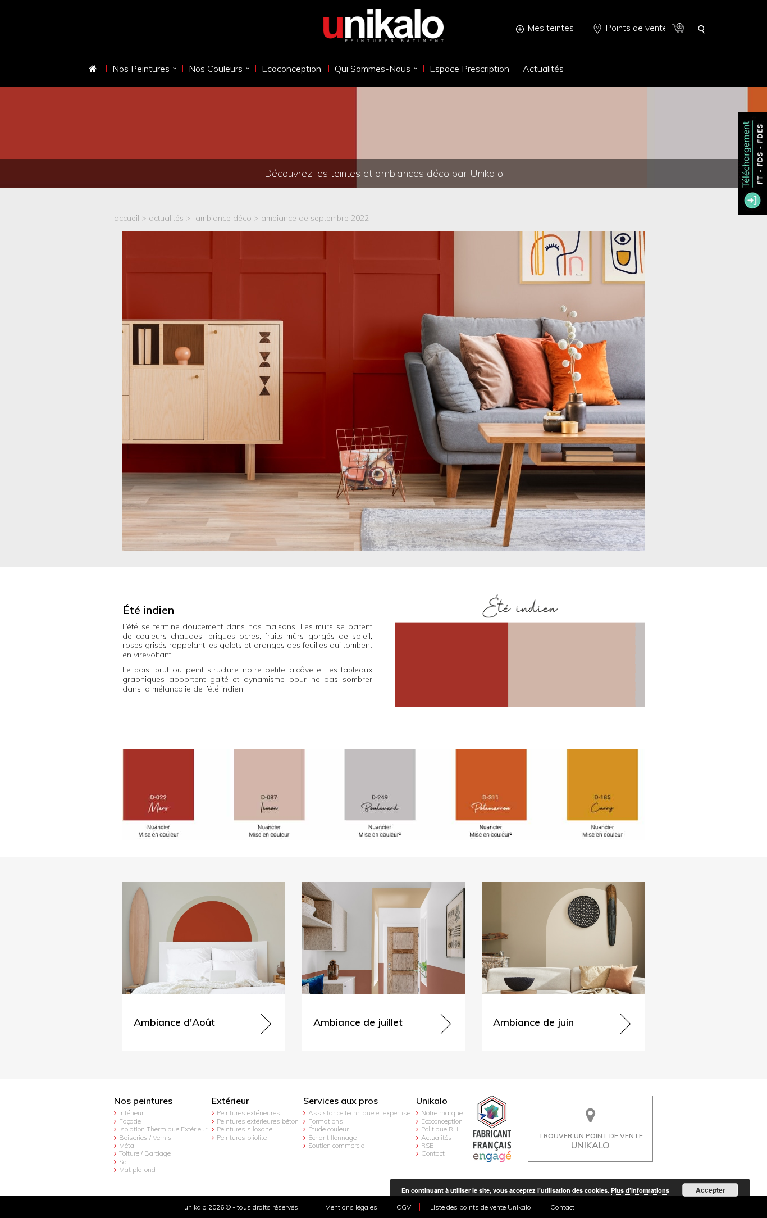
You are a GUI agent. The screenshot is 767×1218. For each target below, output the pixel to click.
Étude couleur (328, 1129)
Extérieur (230, 1101)
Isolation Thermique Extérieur (163, 1129)
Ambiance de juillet (336, 887)
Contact (433, 1153)
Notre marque (442, 1112)
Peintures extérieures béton (258, 1121)
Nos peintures (143, 1101)
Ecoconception (442, 1121)
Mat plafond (137, 1169)
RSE (427, 1145)
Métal (127, 1145)
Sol (123, 1161)
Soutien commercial (337, 1145)
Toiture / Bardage (145, 1153)
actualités (166, 218)
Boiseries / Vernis (145, 1137)
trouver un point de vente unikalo (590, 1104)
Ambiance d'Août (153, 887)
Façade (130, 1121)
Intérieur (131, 1112)
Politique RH (439, 1129)
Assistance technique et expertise (359, 1112)
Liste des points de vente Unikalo (480, 1207)
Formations (325, 1121)
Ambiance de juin (513, 887)
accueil (126, 218)
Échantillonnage (332, 1137)
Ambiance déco (223, 218)
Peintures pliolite (242, 1137)
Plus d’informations (640, 1190)
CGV (403, 1207)
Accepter (710, 1190)
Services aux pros (340, 1101)
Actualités (436, 1137)
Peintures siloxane (244, 1129)
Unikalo (432, 1101)
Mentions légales (351, 1207)
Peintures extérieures (248, 1112)
